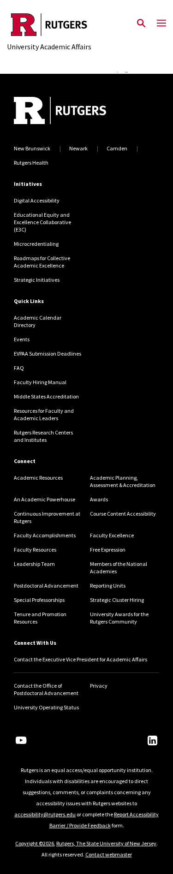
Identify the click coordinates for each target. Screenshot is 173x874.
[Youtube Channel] (21, 740)
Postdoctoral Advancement (46, 585)
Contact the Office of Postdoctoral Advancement (46, 689)
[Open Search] (141, 23)
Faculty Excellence (112, 535)
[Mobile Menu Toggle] (161, 23)
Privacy (98, 685)
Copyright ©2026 (34, 843)
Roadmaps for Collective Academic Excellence (42, 262)
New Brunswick (32, 148)
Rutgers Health (31, 162)
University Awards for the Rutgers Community (119, 618)
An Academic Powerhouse (44, 499)
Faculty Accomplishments (45, 535)
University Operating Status (46, 707)
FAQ (19, 367)
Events (22, 339)
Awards (99, 499)
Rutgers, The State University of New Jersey (106, 843)
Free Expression (107, 549)
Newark (78, 148)
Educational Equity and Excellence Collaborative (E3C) (42, 222)
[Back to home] (76, 111)
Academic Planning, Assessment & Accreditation (122, 481)
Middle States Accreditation (46, 396)
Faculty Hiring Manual (40, 382)
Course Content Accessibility (123, 513)
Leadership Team (34, 563)
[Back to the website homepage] (49, 24)
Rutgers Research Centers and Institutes (43, 436)
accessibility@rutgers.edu (45, 814)
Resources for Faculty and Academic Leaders (44, 414)
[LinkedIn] (152, 740)
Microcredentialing (36, 243)
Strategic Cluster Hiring (117, 599)
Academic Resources (38, 477)
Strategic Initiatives (37, 279)
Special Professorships (39, 599)
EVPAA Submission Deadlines (47, 353)
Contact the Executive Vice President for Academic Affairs (80, 659)
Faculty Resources (35, 549)
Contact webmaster (108, 854)
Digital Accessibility (37, 200)
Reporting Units (107, 585)
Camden (117, 148)
